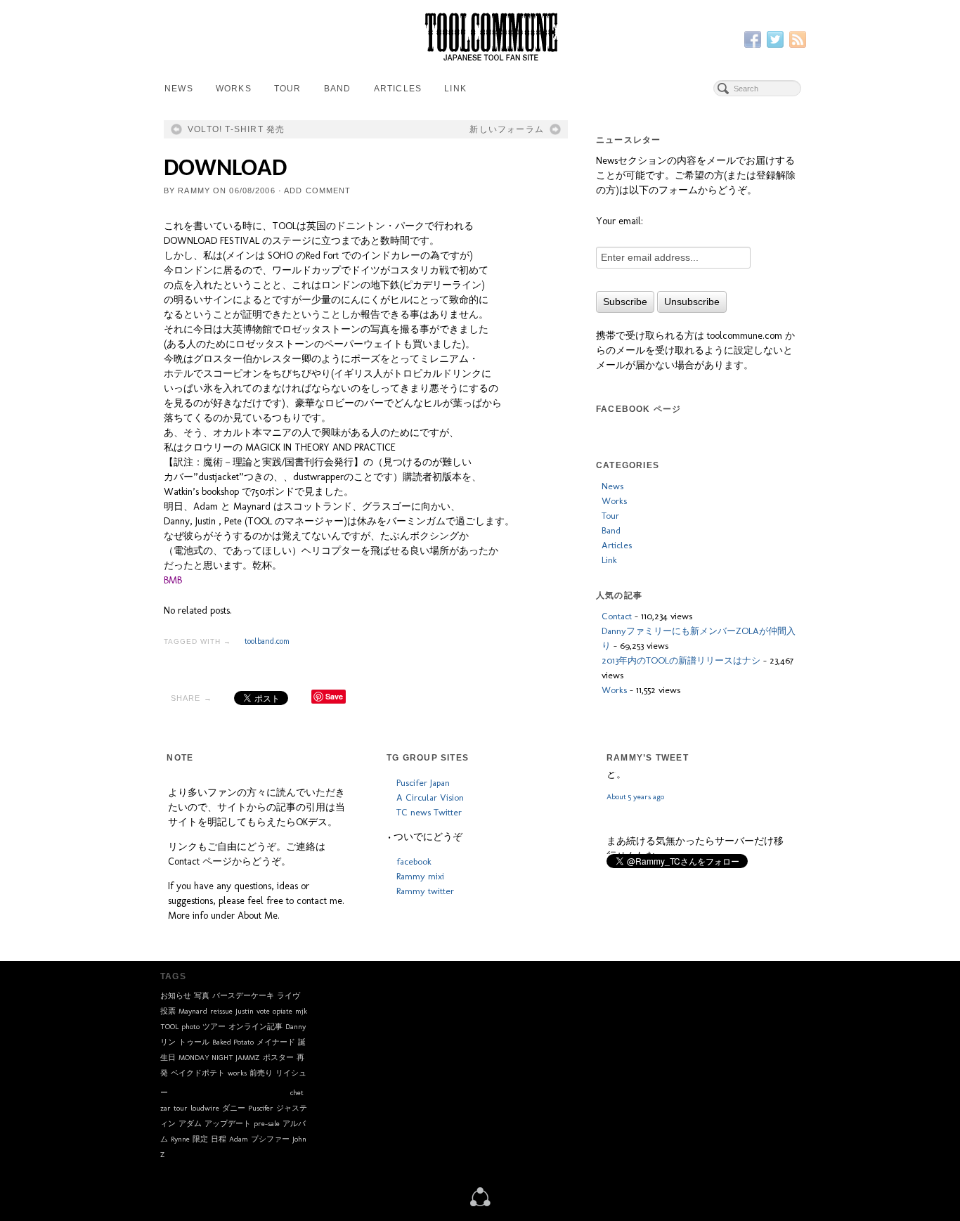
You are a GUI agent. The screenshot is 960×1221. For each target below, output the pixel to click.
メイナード (276, 1042)
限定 (200, 1139)
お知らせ (175, 995)
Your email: (619, 221)
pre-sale (267, 1123)
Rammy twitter (425, 890)
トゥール (194, 1042)
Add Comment (317, 190)
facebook (414, 861)
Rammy (194, 190)
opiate (282, 1011)
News (178, 88)
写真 (201, 995)
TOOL (169, 1026)
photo (190, 1026)
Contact (617, 615)
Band (337, 88)
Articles (398, 88)
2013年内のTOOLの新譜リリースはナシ (681, 660)
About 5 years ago (635, 830)
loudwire (204, 1108)
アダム (190, 1123)
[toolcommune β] (480, 37)
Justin (244, 1011)
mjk (301, 1011)
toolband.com (267, 641)
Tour (287, 88)
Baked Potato (233, 1042)
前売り (261, 1073)
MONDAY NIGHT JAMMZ (219, 1057)
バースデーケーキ (243, 995)
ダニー (233, 1108)
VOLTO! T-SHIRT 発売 (236, 129)
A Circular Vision (430, 797)
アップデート (228, 1123)
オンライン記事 (255, 1026)
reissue (221, 1011)
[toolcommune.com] (480, 1195)
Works (234, 88)
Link (455, 88)
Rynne (180, 1139)
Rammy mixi (420, 875)
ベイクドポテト (198, 1073)
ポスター (278, 1057)
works (237, 1073)
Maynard (193, 1011)
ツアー (214, 1026)
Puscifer (260, 1108)
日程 (218, 1139)
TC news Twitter (429, 812)
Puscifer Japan (423, 782)
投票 (168, 1011)
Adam (238, 1139)
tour (181, 1108)
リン (168, 1042)
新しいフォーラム (506, 129)
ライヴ (288, 995)
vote (263, 1011)
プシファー (270, 1139)
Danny (295, 1026)
